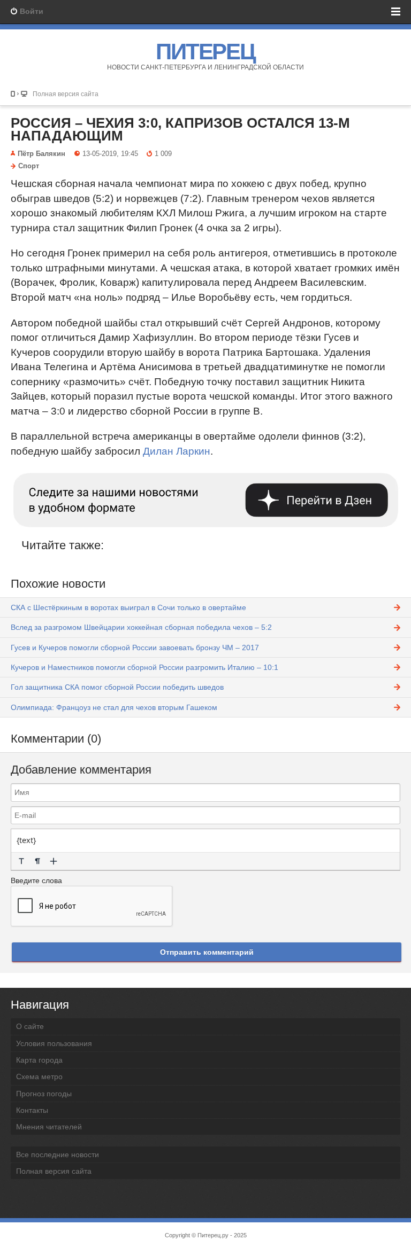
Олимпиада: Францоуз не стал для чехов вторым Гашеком (114, 707)
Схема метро (39, 1076)
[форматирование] (21, 861)
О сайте (30, 1026)
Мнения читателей (49, 1126)
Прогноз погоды (44, 1093)
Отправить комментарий (207, 952)
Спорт (28, 166)
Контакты (32, 1110)
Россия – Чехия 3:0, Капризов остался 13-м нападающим (180, 129)
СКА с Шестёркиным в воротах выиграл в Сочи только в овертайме (128, 607)
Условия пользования (54, 1043)
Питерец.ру (213, 1235)
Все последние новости (57, 1154)
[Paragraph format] (37, 861)
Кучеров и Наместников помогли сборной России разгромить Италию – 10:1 (144, 667)
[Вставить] (53, 861)
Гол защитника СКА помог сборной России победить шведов (117, 687)
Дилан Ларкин (176, 451)
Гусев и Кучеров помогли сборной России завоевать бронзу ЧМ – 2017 (135, 647)
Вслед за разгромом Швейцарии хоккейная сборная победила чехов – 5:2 (141, 627)
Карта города (39, 1060)
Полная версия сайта (65, 93)
